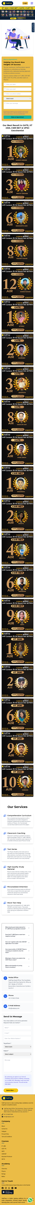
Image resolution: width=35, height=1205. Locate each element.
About (3, 1126)
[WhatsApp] (9, 1188)
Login (25, 3)
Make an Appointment (17, 117)
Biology (3, 1174)
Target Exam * (7, 1043)
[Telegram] (12, 1188)
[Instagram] (6, 1188)
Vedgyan (4, 1131)
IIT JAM (4, 1146)
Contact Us (4, 1128)
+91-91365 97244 (13, 998)
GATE (3, 1151)
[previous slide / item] (1, 10)
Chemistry (4, 1168)
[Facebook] (3, 1188)
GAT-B (3, 1159)
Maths (3, 1176)
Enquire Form (33, 27)
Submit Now (11, 1090)
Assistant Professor (7, 1156)
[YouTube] (16, 1188)
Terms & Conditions (7, 1136)
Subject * (6, 1050)
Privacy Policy (5, 1134)
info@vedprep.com (13, 1008)
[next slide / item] (34, 10)
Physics (4, 1171)
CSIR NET (4, 1154)
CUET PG (4, 1148)
